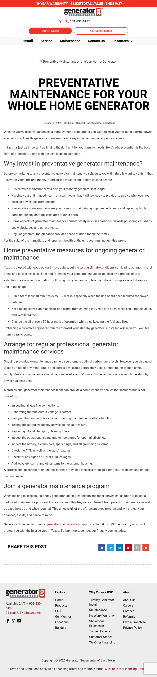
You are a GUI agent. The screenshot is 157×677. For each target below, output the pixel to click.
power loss (30, 202)
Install (28, 41)
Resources (120, 41)
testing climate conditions (97, 267)
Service (46, 41)
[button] (101, 547)
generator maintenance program (67, 524)
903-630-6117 (80, 21)
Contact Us (96, 41)
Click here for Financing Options (126, 669)
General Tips (83, 123)
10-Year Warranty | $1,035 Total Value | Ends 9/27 (78, 4)
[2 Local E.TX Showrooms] (60, 21)
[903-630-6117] (67, 21)
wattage (94, 418)
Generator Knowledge (103, 123)
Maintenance (70, 41)
